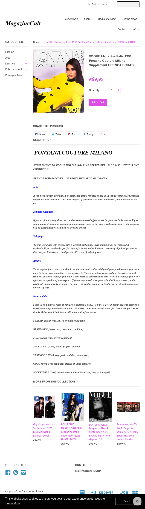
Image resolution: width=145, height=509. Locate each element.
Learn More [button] (13, 503)
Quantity (94, 90)
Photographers (13, 75)
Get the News (129, 19)
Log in (104, 4)
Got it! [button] (127, 501)
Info (135, 29)
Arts (7, 58)
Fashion (9, 52)
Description (42, 140)
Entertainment (13, 69)
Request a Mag (107, 19)
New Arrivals (70, 19)
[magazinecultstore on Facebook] (8, 474)
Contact (122, 29)
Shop (87, 19)
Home (36, 42)
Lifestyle (10, 63)
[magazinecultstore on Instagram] (23, 474)
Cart (93, 4)
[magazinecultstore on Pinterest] (15, 474)
